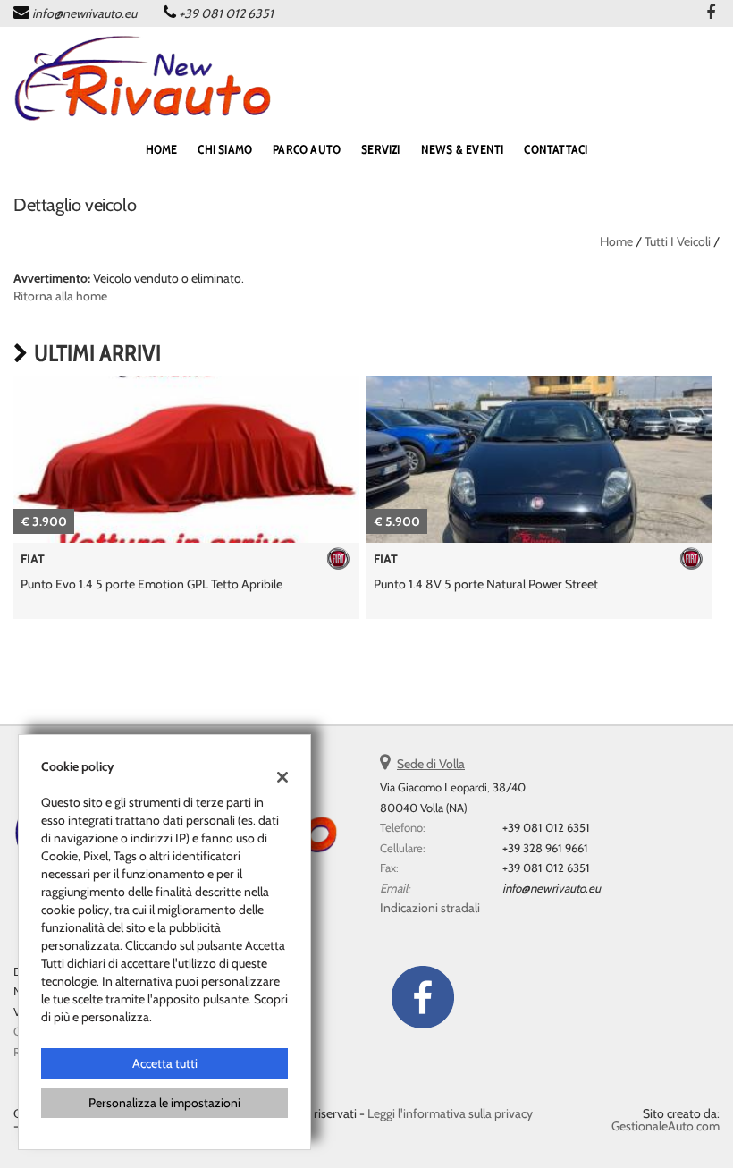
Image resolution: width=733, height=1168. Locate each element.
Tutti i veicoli (678, 241)
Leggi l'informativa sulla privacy (450, 1113)
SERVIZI (380, 149)
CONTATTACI (555, 149)
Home (616, 241)
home (162, 149)
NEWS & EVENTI (462, 149)
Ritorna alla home (60, 296)
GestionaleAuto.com (665, 1126)
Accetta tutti (165, 1063)
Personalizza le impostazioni (164, 1103)
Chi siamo (225, 149)
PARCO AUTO (307, 149)
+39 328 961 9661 (545, 848)
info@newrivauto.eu (84, 13)
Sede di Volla (431, 764)
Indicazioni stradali (430, 908)
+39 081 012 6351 (226, 13)
